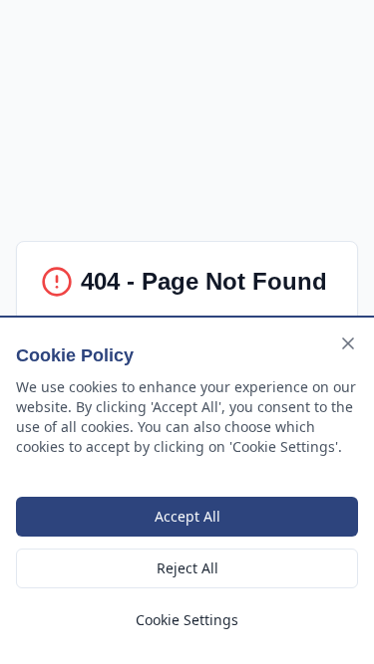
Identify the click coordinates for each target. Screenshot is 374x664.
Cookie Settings (187, 619)
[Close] (348, 343)
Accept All (187, 516)
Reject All (187, 567)
